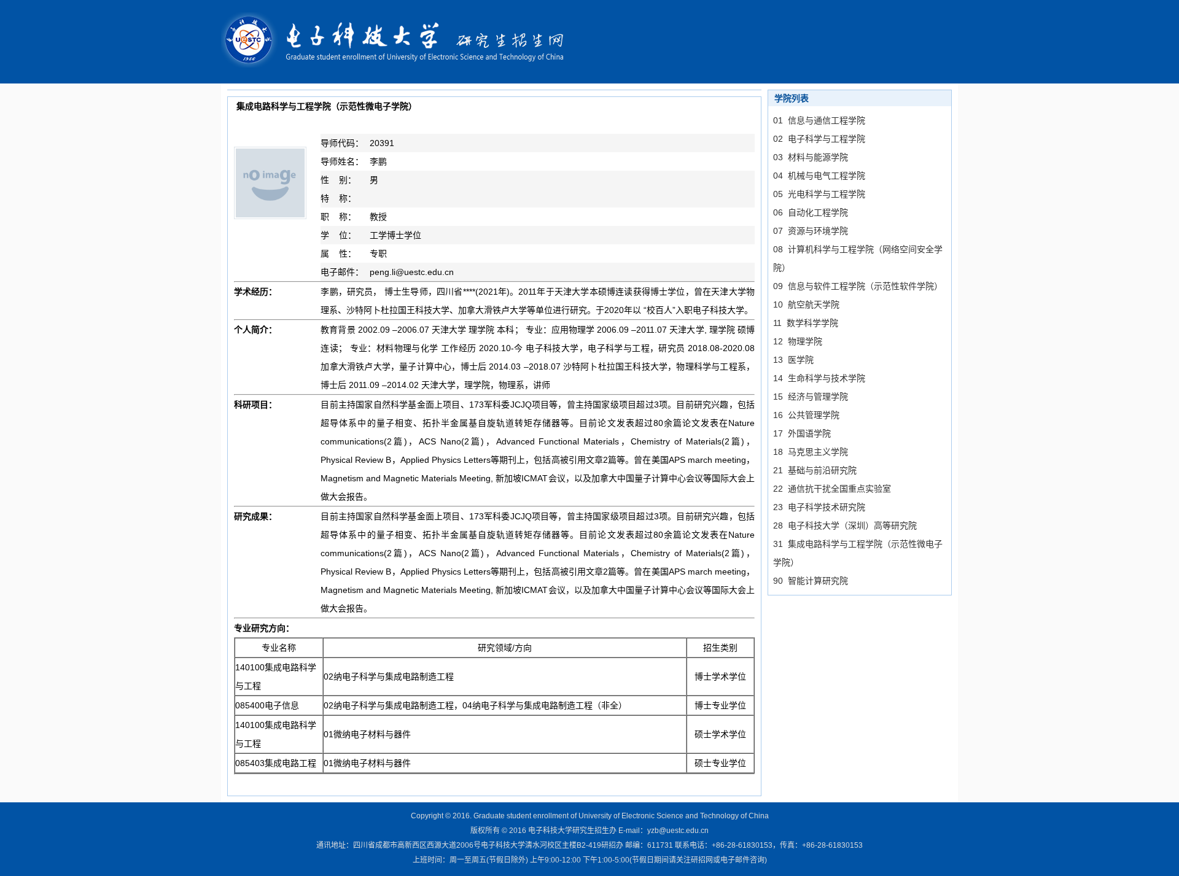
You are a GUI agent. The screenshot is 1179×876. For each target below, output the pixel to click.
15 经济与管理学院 (810, 396)
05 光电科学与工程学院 (819, 194)
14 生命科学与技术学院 (819, 378)
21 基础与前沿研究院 (815, 470)
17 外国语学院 (802, 433)
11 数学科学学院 (805, 323)
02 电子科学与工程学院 (819, 139)
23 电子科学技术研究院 (819, 507)
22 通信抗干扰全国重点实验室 (832, 489)
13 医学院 (793, 360)
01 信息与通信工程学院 (819, 120)
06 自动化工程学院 (810, 212)
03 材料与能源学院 (810, 157)
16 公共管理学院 (806, 415)
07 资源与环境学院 (810, 231)
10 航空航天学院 (806, 304)
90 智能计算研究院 (810, 581)
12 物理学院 (797, 341)
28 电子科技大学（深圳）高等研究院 (845, 525)
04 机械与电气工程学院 (819, 175)
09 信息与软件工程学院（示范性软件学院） (858, 286)
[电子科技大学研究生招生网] (400, 40)
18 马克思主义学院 (810, 452)
